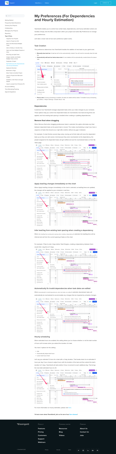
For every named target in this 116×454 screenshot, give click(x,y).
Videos (47, 3)
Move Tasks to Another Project (14, 73)
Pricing (41, 432)
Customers (42, 435)
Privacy (46, 449)
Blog (61, 432)
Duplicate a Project (11, 61)
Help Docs (38, 3)
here (69, 407)
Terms (69, 449)
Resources (63, 428)
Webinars (41, 442)
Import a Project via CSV (12, 41)
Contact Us (106, 3)
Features (41, 428)
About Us (83, 428)
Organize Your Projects (12, 38)
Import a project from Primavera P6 (15, 84)
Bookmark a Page (11, 70)
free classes (73, 414)
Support (41, 439)
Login (95, 3)
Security (58, 449)
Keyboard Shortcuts (11, 68)
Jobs (82, 435)
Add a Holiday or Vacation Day (14, 48)
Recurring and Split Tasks (12, 54)
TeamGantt (23, 424)
